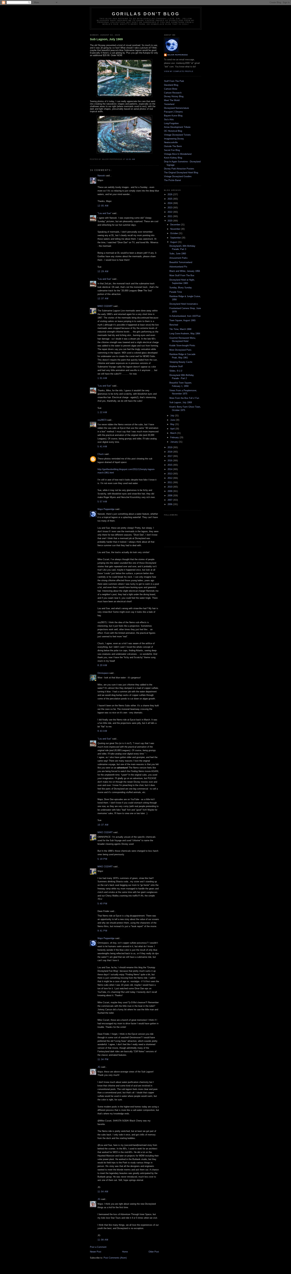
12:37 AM (103, 298)
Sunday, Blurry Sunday (180, 287)
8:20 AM (102, 665)
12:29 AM (103, 271)
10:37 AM (103, 825)
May (172, 424)
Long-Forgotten (171, 123)
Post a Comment (98, 1247)
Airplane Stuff (176, 366)
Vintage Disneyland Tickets (177, 135)
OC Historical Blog (173, 131)
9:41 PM (102, 930)
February (175, 437)
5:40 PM (102, 903)
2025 (170, 199)
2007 (170, 500)
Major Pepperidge (106, 509)
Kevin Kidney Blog (173, 157)
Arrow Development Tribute (177, 127)
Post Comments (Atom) (115, 1257)
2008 (170, 495)
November (175, 229)
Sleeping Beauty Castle (180, 362)
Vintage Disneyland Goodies (178, 176)
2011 (170, 482)
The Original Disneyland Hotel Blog (181, 172)
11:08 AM (103, 1239)
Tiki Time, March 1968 (180, 329)
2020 (170, 220)
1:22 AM (102, 412)
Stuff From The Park (174, 81)
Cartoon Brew (170, 89)
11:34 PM (103, 1059)
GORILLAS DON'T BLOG (146, 13)
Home (125, 1251)
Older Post (154, 1251)
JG (99, 1067)
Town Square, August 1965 (182, 320)
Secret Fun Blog (172, 150)
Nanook (101, 175)
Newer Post (95, 1251)
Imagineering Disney (174, 138)
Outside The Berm (173, 146)
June (173, 420)
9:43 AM (102, 731)
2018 (170, 451)
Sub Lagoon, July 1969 (106, 39)
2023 (170, 207)
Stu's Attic (169, 119)
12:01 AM (130, 159)
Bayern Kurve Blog (173, 115)
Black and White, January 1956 (184, 271)
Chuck (101, 454)
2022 (170, 212)
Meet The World (172, 100)
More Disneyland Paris (180, 350)
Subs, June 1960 (177, 253)
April (172, 428)
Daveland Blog (171, 85)
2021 (170, 216)
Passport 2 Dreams (173, 111)
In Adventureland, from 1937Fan (185, 316)
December (175, 224)
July (172, 415)
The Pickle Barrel (172, 180)
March (173, 433)
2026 (170, 194)
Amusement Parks (178, 258)
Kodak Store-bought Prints (182, 345)
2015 (170, 465)
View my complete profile (178, 71)
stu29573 (102, 420)
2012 (170, 478)
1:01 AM (102, 378)
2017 (170, 456)
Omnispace (103, 673)
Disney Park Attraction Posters (179, 168)
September (176, 237)
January (174, 442)
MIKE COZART (105, 306)
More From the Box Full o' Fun (184, 398)
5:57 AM (102, 501)
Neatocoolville (171, 142)
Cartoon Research (173, 92)
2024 (170, 203)
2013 (170, 473)
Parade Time (175, 292)
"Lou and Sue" (104, 213)
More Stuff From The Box (181, 275)
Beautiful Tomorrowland (180, 262)
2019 (170, 447)
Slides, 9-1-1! (175, 370)
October (174, 233)
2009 (170, 491)
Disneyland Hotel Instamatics (183, 304)
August (174, 242)
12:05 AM (103, 205)
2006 (170, 504)
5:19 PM (102, 859)
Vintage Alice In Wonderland (177, 154)
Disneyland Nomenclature (176, 108)
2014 (170, 469)
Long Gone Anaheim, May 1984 (184, 333)
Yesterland (169, 104)
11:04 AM (103, 1191)
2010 (170, 487)
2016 (170, 460)
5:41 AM (102, 446)
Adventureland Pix (178, 266)
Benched (173, 325)
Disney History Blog (173, 96)
